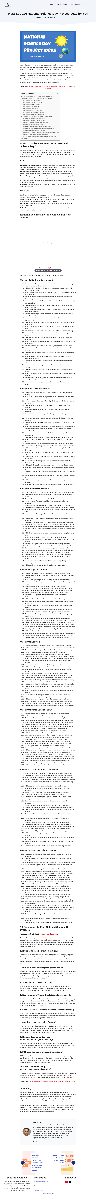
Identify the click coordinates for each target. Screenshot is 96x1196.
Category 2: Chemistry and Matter (33, 102)
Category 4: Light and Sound (32, 106)
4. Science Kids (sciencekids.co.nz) (34, 124)
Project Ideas (62, 4)
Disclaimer (37, 1186)
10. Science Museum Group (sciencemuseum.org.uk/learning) (41, 136)
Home (52, 4)
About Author (75, 4)
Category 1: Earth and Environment (33, 100)
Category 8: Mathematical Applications (34, 114)
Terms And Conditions (41, 1181)
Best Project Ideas (49, 1193)
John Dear (55, 17)
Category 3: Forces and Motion (32, 104)
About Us (86, 4)
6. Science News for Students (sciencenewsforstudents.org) (40, 128)
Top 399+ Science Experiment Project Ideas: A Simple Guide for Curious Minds (38, 1162)
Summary (25, 138)
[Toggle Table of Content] (57, 94)
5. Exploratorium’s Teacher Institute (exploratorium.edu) (38, 126)
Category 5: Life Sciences (31, 108)
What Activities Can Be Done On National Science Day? (38, 96)
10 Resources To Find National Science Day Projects (37, 116)
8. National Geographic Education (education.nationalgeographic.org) (42, 132)
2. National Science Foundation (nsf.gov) (35, 120)
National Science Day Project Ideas (48, 268)
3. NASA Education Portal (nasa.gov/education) (36, 122)
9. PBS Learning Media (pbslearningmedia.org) (36, 134)
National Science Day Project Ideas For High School (37, 98)
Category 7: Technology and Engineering (35, 112)
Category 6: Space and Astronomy (33, 110)
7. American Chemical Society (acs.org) (35, 130)
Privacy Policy (38, 1190)
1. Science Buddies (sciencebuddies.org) (35, 118)
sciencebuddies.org (48, 934)
